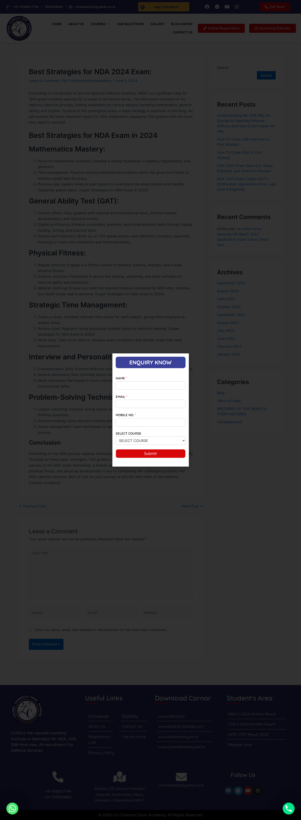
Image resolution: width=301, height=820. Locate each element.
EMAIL (121, 397)
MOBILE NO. (126, 415)
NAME (121, 378)
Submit (150, 453)
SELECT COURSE (128, 433)
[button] (182, 359)
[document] (150, 410)
